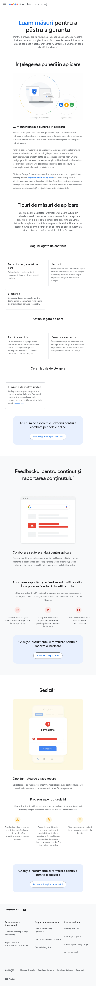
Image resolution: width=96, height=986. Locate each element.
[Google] (9, 970)
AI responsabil (71, 952)
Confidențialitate (65, 970)
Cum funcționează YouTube (48, 939)
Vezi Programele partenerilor (48, 436)
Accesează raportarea (47, 655)
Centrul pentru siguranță (76, 944)
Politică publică (71, 929)
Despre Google (27, 970)
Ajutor (12, 979)
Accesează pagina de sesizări (48, 884)
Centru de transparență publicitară (16, 933)
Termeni (80, 970)
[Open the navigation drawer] (5, 4)
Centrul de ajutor (43, 947)
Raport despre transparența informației (16, 944)
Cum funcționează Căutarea (43, 930)
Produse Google (46, 970)
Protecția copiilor (72, 936)
